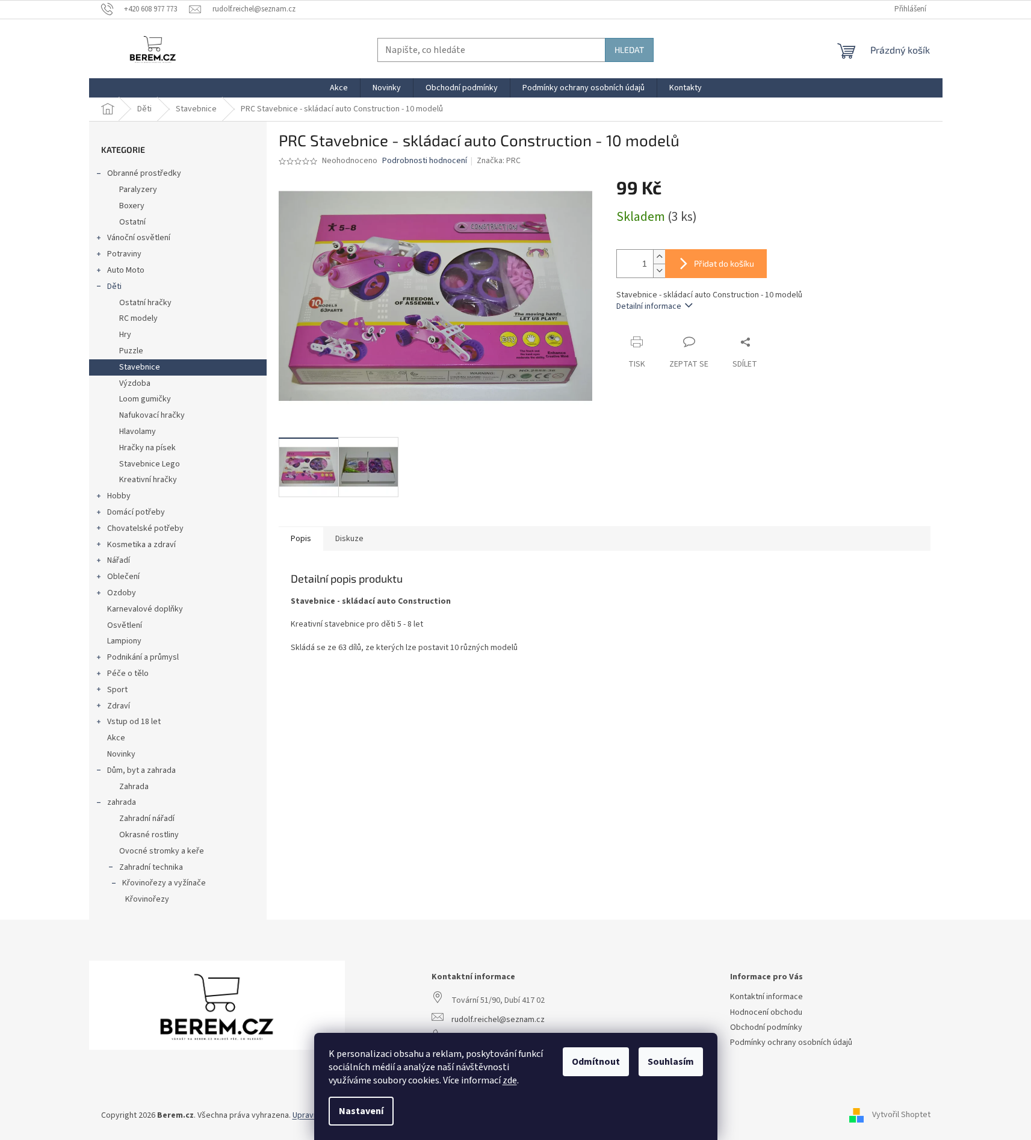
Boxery (131, 206)
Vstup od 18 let (134, 722)
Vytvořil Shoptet (901, 1115)
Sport (117, 690)
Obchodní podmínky (766, 1027)
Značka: (499, 161)
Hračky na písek (147, 448)
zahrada (121, 802)
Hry (125, 335)
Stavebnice (139, 367)
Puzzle (131, 351)
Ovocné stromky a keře (161, 851)
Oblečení (123, 577)
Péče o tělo (128, 674)
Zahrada (134, 787)
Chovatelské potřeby (145, 528)
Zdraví (118, 706)
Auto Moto (125, 270)
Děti (114, 286)
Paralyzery (138, 190)
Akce (116, 738)
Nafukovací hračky (152, 415)
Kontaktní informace (766, 997)
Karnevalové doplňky (145, 609)
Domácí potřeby (136, 512)
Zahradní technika (151, 867)
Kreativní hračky (148, 480)
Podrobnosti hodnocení (424, 161)
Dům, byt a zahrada (141, 770)
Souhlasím (671, 1061)
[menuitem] (339, 88)
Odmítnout (596, 1061)
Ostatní (132, 222)
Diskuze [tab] (349, 539)
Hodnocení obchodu (766, 1012)
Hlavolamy (137, 432)
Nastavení (361, 1111)
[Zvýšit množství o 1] (659, 257)
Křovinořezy (147, 899)
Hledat (629, 50)
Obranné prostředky (144, 173)
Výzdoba (134, 383)
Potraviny (124, 254)
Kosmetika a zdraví (141, 545)
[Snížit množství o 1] (659, 270)
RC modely (138, 318)
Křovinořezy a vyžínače (164, 883)
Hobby (119, 496)
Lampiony (124, 641)
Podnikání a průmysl (143, 657)
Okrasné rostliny (149, 835)
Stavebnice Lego (149, 464)
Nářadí (118, 560)
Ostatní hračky (145, 303)
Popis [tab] (301, 539)
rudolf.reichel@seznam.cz (498, 1020)
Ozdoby (121, 593)
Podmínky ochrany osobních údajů (791, 1043)
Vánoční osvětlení (138, 238)
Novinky (121, 754)
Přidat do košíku (724, 263)
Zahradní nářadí (147, 819)
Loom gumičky (145, 399)
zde (510, 1080)
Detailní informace (648, 306)
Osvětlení (124, 625)
